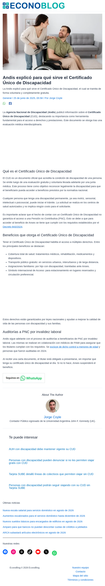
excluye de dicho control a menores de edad (74, 346)
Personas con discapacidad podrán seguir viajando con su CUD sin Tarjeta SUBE (49, 486)
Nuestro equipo (80, 567)
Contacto (80, 571)
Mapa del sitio (80, 575)
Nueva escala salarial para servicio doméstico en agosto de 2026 (38, 510)
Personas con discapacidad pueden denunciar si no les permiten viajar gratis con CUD (51, 461)
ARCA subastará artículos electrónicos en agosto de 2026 (34, 532)
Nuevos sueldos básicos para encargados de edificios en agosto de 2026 (42, 521)
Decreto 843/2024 (12, 226)
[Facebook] (10, 103)
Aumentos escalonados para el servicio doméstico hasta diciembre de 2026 (44, 516)
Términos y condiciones (80, 579)
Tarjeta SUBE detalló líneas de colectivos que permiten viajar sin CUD (51, 474)
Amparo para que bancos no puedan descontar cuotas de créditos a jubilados (45, 527)
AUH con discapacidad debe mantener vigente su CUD (42, 449)
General (7, 98)
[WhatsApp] (4, 103)
